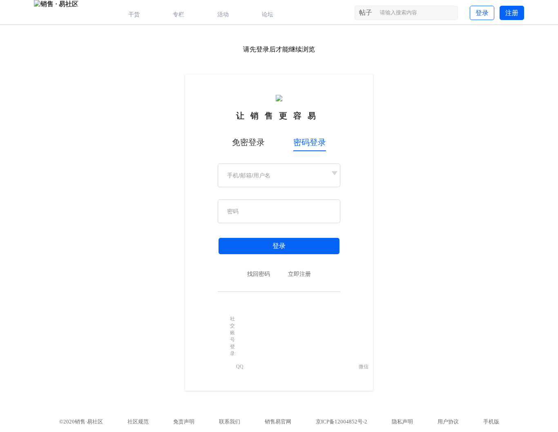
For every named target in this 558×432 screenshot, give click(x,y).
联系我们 (229, 422)
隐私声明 (402, 422)
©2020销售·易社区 (81, 422)
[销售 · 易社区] (56, 3)
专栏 (178, 14)
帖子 (365, 12)
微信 (363, 366)
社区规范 (138, 422)
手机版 (491, 422)
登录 (482, 12)
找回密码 (258, 274)
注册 (511, 12)
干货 (134, 14)
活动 (223, 14)
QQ (239, 366)
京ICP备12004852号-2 (341, 422)
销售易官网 (278, 422)
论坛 (267, 14)
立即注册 (299, 274)
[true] (450, 14)
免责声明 (183, 422)
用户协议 (448, 422)
